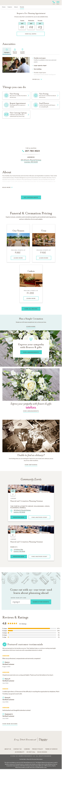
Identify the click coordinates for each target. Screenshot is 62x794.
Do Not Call (31, 752)
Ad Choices (43, 752)
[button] (57, 2)
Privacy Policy (37, 749)
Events (22, 7)
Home (3, 7)
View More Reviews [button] (10, 723)
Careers (27, 749)
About (16, 7)
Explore (10, 7)
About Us (8, 749)
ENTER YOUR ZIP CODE (18, 597)
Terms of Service (51, 749)
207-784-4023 (32, 151)
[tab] (6, 51)
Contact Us (17, 749)
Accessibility (19, 752)
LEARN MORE (30, 326)
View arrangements (31, 411)
